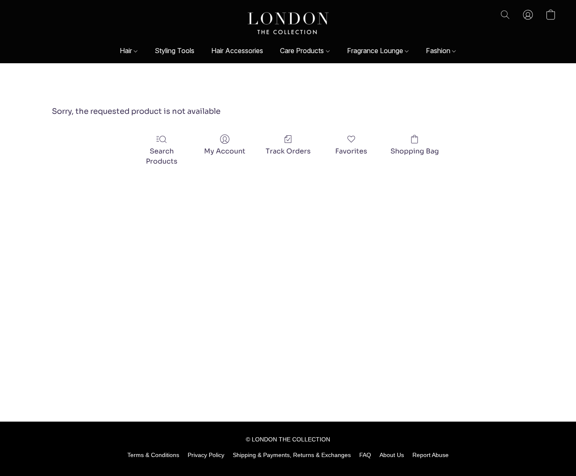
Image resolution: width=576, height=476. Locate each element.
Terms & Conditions (153, 455)
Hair (127, 50)
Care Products (303, 50)
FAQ (365, 455)
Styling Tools (174, 50)
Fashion (439, 50)
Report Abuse (430, 455)
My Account (224, 151)
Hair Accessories (237, 50)
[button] (288, 23)
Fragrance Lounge (376, 50)
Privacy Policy (206, 455)
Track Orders (288, 151)
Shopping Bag (414, 151)
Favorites (351, 151)
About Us (392, 455)
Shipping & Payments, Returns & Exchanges (292, 455)
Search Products (162, 156)
